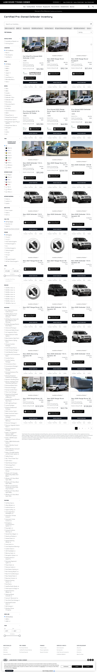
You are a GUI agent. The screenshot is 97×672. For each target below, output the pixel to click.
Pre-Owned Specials (23, 652)
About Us (72, 6)
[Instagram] (93, 660)
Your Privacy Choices (47, 670)
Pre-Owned (39, 6)
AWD (18, 28)
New (24, 6)
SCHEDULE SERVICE (61, 654)
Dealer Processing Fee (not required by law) (28, 65)
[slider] (5, 276)
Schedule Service (65, 6)
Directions (79, 652)
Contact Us (79, 650)
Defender (5, 650)
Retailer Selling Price (28, 68)
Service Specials (60, 647)
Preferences (66, 666)
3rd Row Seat (49, 28)
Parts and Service (55, 6)
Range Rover (6, 647)
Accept (88, 666)
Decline (77, 666)
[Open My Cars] (88, 6)
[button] (33, 60)
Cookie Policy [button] (42, 666)
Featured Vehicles (7, 654)
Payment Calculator (44, 652)
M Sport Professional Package (63, 28)
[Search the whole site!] (93, 6)
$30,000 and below (37, 28)
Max (13, 268)
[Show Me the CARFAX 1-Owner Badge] (25, 128)
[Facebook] (88, 660)
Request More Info (33, 82)
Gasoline (26, 28)
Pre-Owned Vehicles (23, 647)
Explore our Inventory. (56, 11)
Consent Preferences (9, 670)
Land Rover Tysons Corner (18, 660)
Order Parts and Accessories (63, 652)
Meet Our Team (80, 654)
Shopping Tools (46, 6)
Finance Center (43, 647)
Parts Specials (59, 650)
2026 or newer (9, 28)
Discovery (5, 652)
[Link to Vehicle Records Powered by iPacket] (30, 78)
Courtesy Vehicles (31, 6)
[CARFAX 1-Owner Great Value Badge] (25, 73)
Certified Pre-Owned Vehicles (25, 650)
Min (5, 268)
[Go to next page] (91, 428)
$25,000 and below (79, 28)
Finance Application (44, 650)
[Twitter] (90, 660)
